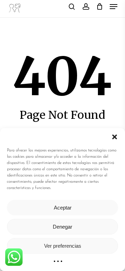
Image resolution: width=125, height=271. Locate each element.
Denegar (62, 227)
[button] (114, 136)
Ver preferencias (62, 246)
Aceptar (63, 208)
